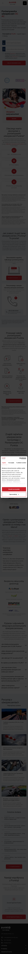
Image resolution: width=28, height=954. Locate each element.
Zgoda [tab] (4, 462)
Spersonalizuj (13, 494)
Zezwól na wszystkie (14, 489)
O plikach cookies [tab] (21, 462)
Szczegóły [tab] (11, 462)
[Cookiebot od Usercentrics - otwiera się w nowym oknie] (19, 458)
